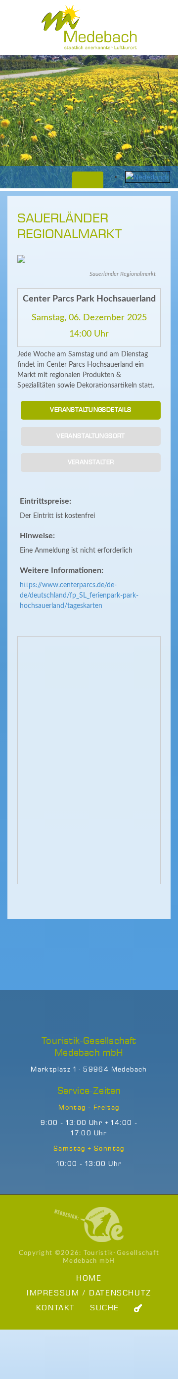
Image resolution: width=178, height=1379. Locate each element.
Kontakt (55, 1308)
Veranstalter (91, 462)
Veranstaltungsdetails (90, 410)
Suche (104, 1308)
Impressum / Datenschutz (89, 1293)
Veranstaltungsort (90, 436)
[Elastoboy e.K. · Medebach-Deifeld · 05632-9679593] (89, 1224)
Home (88, 1278)
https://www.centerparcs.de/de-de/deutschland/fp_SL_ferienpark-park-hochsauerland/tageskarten (79, 595)
